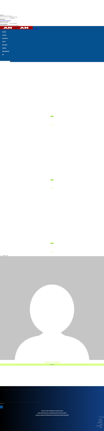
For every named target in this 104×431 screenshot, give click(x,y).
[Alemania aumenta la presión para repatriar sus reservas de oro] (52, 218)
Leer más (53, 124)
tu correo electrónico (13, 23)
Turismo (5, 59)
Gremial (3, 41)
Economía (4, 35)
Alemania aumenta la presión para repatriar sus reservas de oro (52, 246)
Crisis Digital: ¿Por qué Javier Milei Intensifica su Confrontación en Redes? (13, 380)
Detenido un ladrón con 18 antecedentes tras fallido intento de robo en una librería (15, 374)
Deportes (4, 31)
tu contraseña (12, 18)
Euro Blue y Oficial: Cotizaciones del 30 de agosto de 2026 (10, 367)
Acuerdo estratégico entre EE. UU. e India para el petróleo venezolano (52, 183)
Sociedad (5, 58)
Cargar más (2, 382)
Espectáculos (5, 38)
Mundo (5, 57)
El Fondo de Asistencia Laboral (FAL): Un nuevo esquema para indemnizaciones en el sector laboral (17, 377)
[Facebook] (1, 407)
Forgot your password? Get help (5, 20)
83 (2, 255)
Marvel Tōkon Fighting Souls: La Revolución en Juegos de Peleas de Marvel (13, 370)
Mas (3, 54)
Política (5, 56)
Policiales (4, 48)
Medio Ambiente (5, 51)
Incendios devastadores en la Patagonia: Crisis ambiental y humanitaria (52, 120)
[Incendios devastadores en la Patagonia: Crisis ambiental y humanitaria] (52, 91)
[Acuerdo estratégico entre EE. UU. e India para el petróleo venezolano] (52, 155)
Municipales (4, 44)
